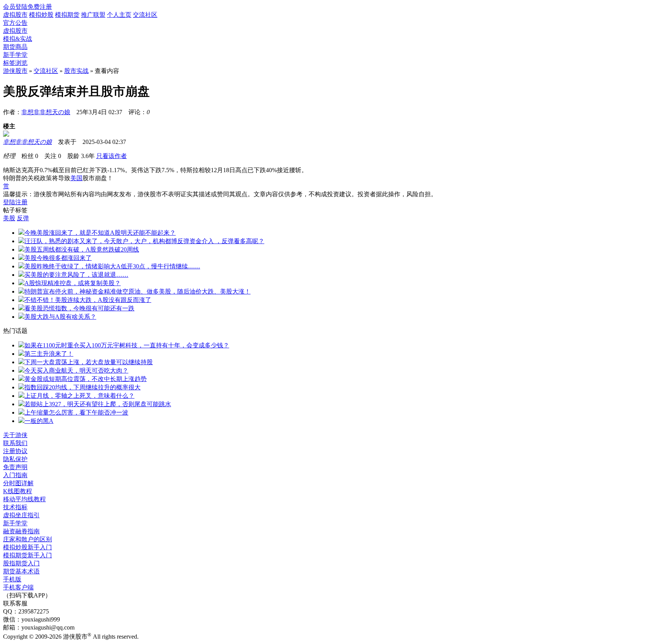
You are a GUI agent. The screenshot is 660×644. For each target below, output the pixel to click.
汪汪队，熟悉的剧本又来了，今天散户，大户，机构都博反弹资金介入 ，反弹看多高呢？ (144, 241)
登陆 (9, 202)
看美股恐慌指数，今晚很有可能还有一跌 (79, 308)
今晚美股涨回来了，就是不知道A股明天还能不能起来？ (100, 232)
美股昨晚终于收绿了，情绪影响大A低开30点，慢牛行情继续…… (112, 266)
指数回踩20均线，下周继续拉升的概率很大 (82, 387)
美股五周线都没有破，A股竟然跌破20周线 (81, 249)
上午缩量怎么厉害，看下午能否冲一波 (76, 412)
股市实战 (76, 71)
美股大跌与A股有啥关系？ (60, 316)
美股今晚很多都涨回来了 (58, 258)
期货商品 (15, 47)
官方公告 (15, 22)
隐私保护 (15, 459)
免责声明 (15, 467)
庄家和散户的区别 (27, 539)
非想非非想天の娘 (45, 112)
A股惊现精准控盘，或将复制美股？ (72, 283)
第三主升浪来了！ (48, 353)
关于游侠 (15, 435)
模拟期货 (67, 14)
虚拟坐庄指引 (21, 515)
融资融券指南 (21, 531)
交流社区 (145, 14)
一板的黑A (38, 421)
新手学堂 (15, 55)
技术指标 (15, 507)
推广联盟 (93, 14)
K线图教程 (17, 491)
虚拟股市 (15, 14)
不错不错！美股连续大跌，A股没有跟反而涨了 (87, 300)
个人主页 (119, 14)
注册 (21, 202)
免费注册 (40, 6)
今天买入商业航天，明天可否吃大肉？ (76, 370)
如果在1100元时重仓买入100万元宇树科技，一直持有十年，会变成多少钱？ (126, 345)
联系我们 (15, 443)
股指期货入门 (21, 563)
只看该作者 (111, 156)
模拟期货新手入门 (27, 555)
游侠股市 (15, 71)
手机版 (12, 579)
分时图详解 (18, 483)
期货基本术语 (21, 571)
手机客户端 (18, 587)
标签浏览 (15, 63)
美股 (9, 218)
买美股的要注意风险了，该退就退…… (76, 274)
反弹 (23, 218)
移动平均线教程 (24, 499)
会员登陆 (15, 6)
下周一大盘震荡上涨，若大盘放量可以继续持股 (88, 362)
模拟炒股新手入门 (27, 547)
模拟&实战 (17, 39)
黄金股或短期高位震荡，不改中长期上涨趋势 (85, 379)
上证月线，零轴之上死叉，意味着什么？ (79, 395)
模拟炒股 (41, 14)
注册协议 (15, 451)
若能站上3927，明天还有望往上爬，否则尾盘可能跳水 (97, 404)
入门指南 (15, 475)
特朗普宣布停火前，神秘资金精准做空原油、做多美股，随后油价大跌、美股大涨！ (137, 291)
